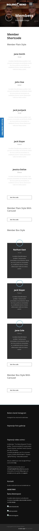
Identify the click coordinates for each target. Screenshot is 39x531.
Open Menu (31, 4)
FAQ (21, 471)
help (15, 463)
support (25, 473)
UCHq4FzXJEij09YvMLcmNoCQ (15, 469)
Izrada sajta (21, 528)
